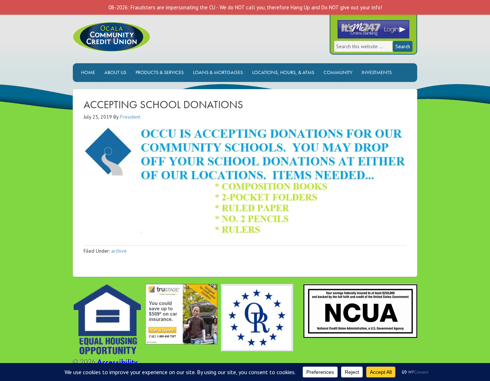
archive (119, 251)
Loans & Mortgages (216, 72)
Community (338, 72)
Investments (375, 72)
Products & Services (158, 72)
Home (88, 72)
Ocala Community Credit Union (135, 42)
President (130, 117)
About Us (113, 72)
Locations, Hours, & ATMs (281, 72)
